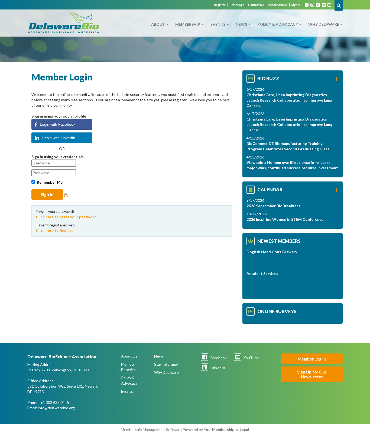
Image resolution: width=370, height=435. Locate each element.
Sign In (296, 5)
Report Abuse (277, 5)
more (337, 79)
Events (218, 24)
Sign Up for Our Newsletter (311, 374)
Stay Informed (166, 364)
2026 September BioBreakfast (273, 205)
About (158, 24)
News (242, 24)
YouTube (251, 357)
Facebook (218, 357)
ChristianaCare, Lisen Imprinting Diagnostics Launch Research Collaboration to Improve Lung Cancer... (289, 100)
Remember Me (50, 182)
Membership (188, 24)
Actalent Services (262, 273)
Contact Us (256, 5)
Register (220, 5)
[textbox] (339, 5)
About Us (129, 356)
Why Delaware (324, 24)
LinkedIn (217, 367)
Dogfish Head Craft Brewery (271, 251)
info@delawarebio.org (56, 407)
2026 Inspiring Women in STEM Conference (284, 219)
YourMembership (219, 429)
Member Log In (312, 358)
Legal (244, 429)
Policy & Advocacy (278, 24)
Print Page (237, 5)
